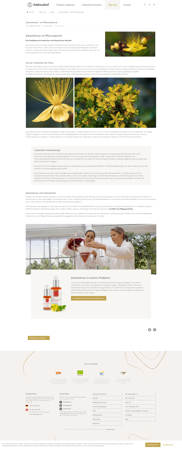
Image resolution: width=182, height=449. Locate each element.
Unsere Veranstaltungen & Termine (136, 411)
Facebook (67, 402)
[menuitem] (145, 4)
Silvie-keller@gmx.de (35, 414)
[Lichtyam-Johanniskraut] (130, 44)
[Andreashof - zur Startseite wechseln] (40, 5)
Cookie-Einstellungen (99, 406)
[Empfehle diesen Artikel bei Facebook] (154, 329)
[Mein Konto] (150, 4)
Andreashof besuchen (99, 394)
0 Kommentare (59, 26)
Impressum (96, 423)
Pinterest (67, 409)
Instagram (67, 405)
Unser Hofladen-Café (132, 406)
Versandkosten (64, 413)
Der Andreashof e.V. (131, 394)
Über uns (128, 402)
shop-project (111, 429)
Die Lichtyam (130, 398)
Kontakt (95, 398)
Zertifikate (128, 415)
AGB (94, 411)
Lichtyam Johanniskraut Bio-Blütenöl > (89, 298)
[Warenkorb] (153, 4)
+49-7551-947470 (34, 406)
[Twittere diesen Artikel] (150, 329)
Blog (126, 419)
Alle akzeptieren (153, 445)
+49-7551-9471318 (34, 410)
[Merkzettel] (145, 4)
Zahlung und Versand (99, 402)
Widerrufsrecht (97, 415)
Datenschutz (97, 419)
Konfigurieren (168, 445)
